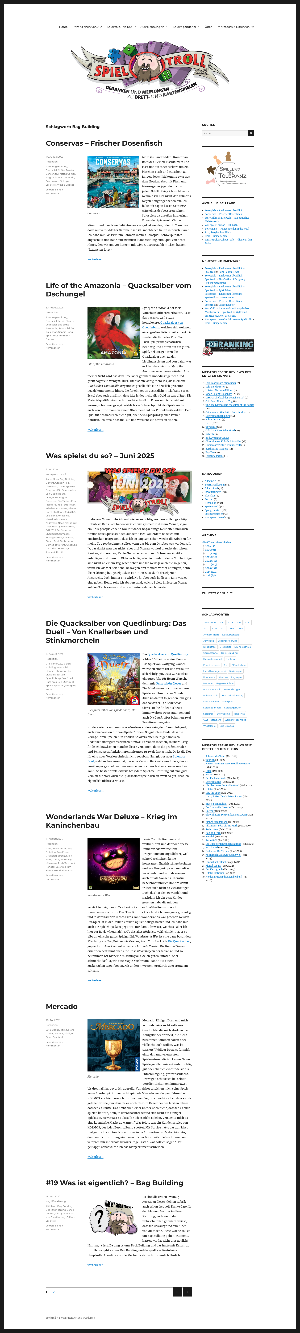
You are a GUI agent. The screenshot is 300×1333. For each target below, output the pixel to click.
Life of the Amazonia (57, 515)
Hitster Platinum (215, 873)
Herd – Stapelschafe (216, 236)
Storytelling (223, 713)
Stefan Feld (52, 541)
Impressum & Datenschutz (235, 26)
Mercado (62, 1006)
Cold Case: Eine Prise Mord (220, 430)
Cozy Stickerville (215, 456)
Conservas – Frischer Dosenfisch (104, 143)
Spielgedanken (213, 510)
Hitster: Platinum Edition (219, 390)
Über (208, 26)
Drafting (62, 855)
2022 (214, 628)
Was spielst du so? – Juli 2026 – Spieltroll (228, 319)
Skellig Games (54, 537)
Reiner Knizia (210, 695)
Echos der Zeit (213, 419)
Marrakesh (52, 519)
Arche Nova (52, 479)
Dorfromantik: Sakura (218, 415)
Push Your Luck (54, 681)
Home (63, 26)
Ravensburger (232, 689)
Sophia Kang (65, 332)
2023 (223, 628)
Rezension (52, 161)
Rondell (50, 866)
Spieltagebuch (232, 707)
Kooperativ (209, 677)
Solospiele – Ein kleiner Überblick (223, 210)
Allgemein (210, 481)
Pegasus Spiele (225, 683)
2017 (221, 622)
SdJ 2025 (51, 530)
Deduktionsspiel (212, 659)
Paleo (208, 770)
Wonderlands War (64, 870)
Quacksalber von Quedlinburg (168, 654)
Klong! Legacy (213, 865)
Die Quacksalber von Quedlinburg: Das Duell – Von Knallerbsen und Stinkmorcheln (116, 632)
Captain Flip (62, 482)
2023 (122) (211, 557)
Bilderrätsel (211, 488)
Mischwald (212, 847)
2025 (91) (210, 549)
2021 (205, 628)
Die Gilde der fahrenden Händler (223, 843)
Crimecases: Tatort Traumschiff (223, 445)
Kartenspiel (235, 671)
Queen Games (66, 526)
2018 (48, 1029)
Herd (208, 423)
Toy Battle (211, 426)
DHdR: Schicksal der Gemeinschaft (225, 397)
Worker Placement (235, 719)
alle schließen (223, 542)
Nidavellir (51, 522)
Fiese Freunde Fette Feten (61, 504)
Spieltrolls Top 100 (119, 26)
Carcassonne (210, 652)
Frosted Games (66, 173)
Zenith (60, 552)
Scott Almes (52, 181)
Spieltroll (51, 184)
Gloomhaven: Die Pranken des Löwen (226, 814)
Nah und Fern (213, 832)
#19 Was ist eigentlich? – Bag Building (114, 1183)
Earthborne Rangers (217, 448)
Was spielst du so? (56, 474)
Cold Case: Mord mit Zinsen (221, 383)
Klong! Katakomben (217, 822)
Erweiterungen (213, 492)
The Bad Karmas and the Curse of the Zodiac (230, 404)
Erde (74, 501)
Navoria (63, 519)
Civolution (51, 486)
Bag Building (59, 166)
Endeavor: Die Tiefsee (58, 501)
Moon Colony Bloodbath (219, 394)
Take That (239, 713)
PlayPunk (51, 526)
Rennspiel (64, 328)
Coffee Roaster (66, 170)
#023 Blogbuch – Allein (218, 232)
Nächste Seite (187, 1296)
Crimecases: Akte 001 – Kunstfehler (225, 412)
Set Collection (64, 530)
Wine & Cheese (65, 184)
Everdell (210, 836)
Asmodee (208, 640)
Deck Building (229, 652)
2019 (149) (211, 571)
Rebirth (210, 434)
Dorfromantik (213, 781)
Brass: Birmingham (216, 803)
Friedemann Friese (56, 508)
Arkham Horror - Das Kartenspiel (221, 634)
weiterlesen (95, 259)
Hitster (72, 508)
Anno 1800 (211, 840)
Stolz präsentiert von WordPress (77, 1317)
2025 (48, 166)
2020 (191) (211, 568)
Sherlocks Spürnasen (58, 533)
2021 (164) (211, 564)
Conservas (51, 173)
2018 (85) (210, 575)
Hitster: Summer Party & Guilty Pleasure (228, 763)
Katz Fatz (51, 512)
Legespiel (51, 324)
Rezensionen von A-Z (87, 26)
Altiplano (51, 1206)
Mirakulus (51, 863)
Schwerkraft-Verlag (232, 695)
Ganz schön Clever (168, 683)
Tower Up (60, 544)
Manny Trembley (62, 859)
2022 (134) (211, 560)
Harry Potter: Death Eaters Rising (224, 796)
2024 (62, 663)
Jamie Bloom (65, 321)
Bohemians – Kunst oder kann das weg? (227, 228)
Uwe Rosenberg (212, 719)
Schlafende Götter (216, 386)
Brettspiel (51, 170)
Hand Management (214, 671)
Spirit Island (225, 290)
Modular (208, 683)
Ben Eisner (63, 852)
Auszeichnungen (152, 26)
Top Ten (210, 452)
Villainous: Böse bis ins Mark (222, 825)
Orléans (70, 1217)
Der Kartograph (214, 869)
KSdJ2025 (69, 512)
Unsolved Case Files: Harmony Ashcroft (61, 548)
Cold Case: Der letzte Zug (219, 401)
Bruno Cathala (242, 646)
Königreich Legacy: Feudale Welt (223, 854)
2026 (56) (210, 546)
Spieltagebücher (184, 26)
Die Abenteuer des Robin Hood (222, 785)
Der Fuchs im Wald (216, 778)
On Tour (210, 811)
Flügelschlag (239, 665)
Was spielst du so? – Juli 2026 (221, 225)
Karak (209, 774)
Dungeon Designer (57, 497)
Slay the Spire (213, 792)
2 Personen (52, 663)
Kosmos (59, 1033)
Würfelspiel (209, 725)
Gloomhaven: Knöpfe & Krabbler (223, 441)
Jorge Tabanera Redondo (60, 177)
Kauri (60, 512)
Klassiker (210, 495)
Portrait (209, 499)
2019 (238, 622)
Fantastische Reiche (217, 862)
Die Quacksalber (179, 941)
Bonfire (50, 482)
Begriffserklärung (56, 1201)
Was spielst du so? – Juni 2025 (100, 455)
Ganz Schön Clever (229, 272)
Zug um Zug (227, 725)
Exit (226, 665)
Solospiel (65, 181)
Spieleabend (211, 506)
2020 (247, 622)
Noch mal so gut (67, 522)
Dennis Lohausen (56, 671)
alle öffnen (208, 542)
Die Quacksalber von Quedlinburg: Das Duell (59, 675)
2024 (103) (211, 553)
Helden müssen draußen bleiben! (224, 876)
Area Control (59, 848)
